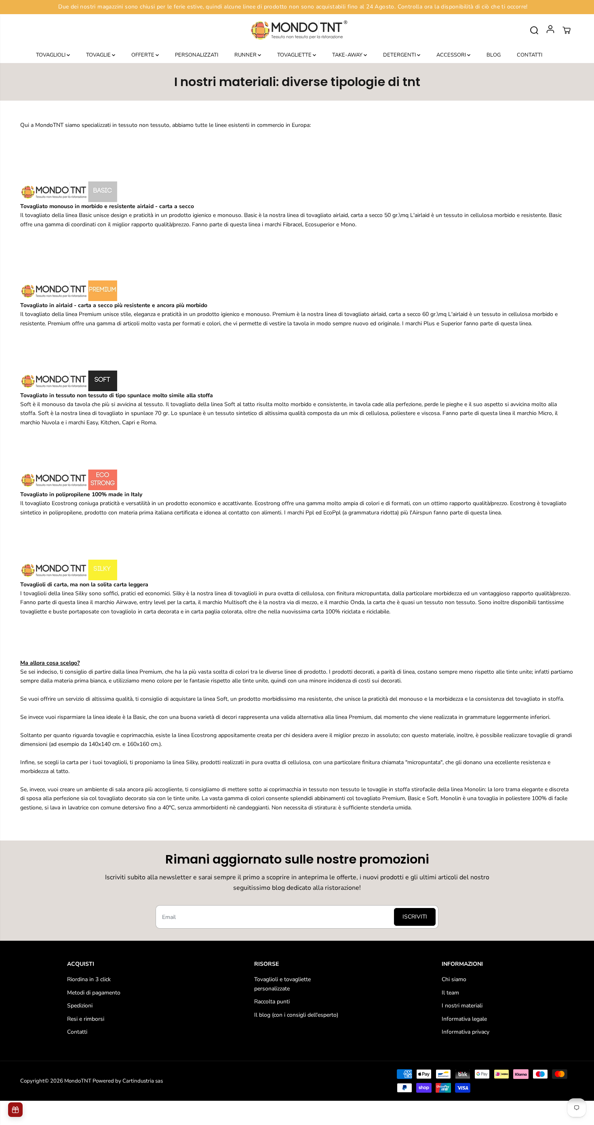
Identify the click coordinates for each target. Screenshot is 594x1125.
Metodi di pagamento (93, 992)
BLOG (494, 55)
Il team (450, 992)
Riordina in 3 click (89, 979)
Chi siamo (454, 979)
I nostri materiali (462, 1005)
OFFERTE (143, 55)
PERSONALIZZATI (196, 55)
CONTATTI (529, 55)
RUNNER (246, 55)
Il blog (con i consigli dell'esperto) (296, 1015)
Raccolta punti (272, 1001)
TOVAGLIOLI (51, 55)
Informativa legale (464, 1019)
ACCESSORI (451, 55)
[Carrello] (566, 30)
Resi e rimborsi (85, 1019)
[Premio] (15, 1109)
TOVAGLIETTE (295, 55)
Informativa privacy (465, 1032)
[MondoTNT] (297, 30)
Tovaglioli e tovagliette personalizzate (282, 983)
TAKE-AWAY (348, 55)
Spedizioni (80, 1005)
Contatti (77, 1032)
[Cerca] (534, 30)
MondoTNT (77, 1081)
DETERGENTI (400, 55)
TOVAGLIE (99, 55)
